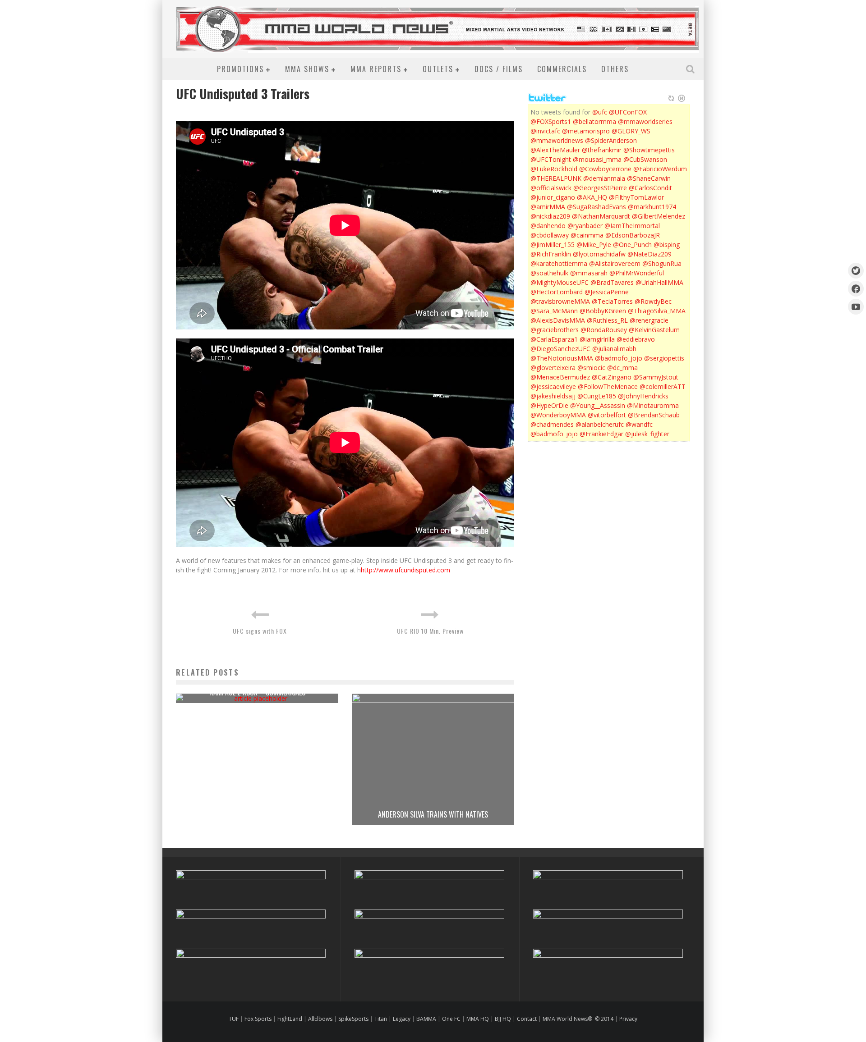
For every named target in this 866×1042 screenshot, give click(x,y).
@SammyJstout (655, 377)
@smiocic (591, 367)
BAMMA (426, 1019)
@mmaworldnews (556, 140)
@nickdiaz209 (550, 216)
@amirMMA (547, 206)
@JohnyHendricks (643, 396)
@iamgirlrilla (597, 339)
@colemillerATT (663, 386)
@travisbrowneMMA (560, 301)
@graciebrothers (554, 329)
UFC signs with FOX (260, 630)
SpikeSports (353, 1019)
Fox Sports (257, 1019)
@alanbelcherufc (600, 424)
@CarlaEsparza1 (554, 339)
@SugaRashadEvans (596, 206)
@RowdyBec (653, 301)
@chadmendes (552, 424)
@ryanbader (585, 225)
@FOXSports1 (550, 121)
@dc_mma (622, 367)
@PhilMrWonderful (636, 273)
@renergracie (649, 320)
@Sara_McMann (554, 310)
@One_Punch (632, 244)
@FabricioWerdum (660, 169)
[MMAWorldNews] (856, 289)
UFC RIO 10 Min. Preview (430, 630)
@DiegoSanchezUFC (560, 348)
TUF (234, 1019)
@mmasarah (589, 273)
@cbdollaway (549, 235)
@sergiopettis (664, 358)
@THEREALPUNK (555, 178)
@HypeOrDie (549, 405)
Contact (527, 1019)
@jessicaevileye (553, 386)
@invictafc (545, 131)
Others (615, 69)
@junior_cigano (552, 197)
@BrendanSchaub (654, 415)
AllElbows (321, 1019)
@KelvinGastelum (654, 329)
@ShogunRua (662, 263)
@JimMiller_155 (552, 244)
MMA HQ (477, 1019)
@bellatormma (594, 121)
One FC (451, 1019)
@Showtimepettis (649, 150)
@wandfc (639, 424)
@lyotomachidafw (599, 254)
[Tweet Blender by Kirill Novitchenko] (681, 98)
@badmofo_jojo (618, 358)
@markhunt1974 (652, 206)
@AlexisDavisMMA (557, 320)
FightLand (289, 1019)
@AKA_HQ (592, 197)
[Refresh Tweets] (671, 98)
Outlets (438, 69)
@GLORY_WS (631, 131)
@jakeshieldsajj (553, 396)
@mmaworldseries (645, 121)
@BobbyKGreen (603, 310)
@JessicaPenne (607, 292)
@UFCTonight (550, 159)
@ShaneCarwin (649, 178)
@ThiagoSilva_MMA (657, 310)
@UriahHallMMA (659, 282)
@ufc (599, 112)
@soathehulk (549, 273)
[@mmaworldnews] (856, 271)
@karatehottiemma (558, 263)
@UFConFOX (628, 112)
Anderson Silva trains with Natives (433, 814)
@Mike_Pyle (593, 244)
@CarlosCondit (650, 187)
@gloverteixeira (553, 367)
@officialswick (550, 187)
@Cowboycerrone (605, 169)
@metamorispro (586, 131)
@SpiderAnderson (611, 140)
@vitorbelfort (607, 415)
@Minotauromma (653, 405)
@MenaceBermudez (560, 377)
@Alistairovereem (614, 263)
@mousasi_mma (597, 159)
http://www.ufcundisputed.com (405, 570)
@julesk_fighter (647, 434)
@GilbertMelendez (658, 216)
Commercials (562, 69)
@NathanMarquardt (601, 216)
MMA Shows (307, 69)
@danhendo (548, 225)
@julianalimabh (614, 348)
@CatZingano (611, 377)
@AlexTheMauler (555, 150)
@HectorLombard (556, 292)
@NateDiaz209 (649, 254)
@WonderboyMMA (558, 415)
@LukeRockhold (553, 169)
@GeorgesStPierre (600, 187)
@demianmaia (604, 178)
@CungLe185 (596, 396)
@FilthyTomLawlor (636, 197)
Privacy (628, 1019)
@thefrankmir (602, 150)
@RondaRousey (603, 329)
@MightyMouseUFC (559, 282)
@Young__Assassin (597, 405)
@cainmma (587, 235)
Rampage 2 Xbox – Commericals (257, 692)
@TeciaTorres (612, 301)
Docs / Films (498, 69)
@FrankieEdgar (601, 434)
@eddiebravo (636, 339)
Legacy (401, 1019)
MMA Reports (375, 69)
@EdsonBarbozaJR (632, 235)
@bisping (667, 244)
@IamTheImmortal (632, 225)
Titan (380, 1019)
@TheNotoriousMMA (561, 358)
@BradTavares (612, 282)
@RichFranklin (550, 254)
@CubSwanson (645, 159)
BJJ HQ (503, 1019)
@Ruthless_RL (607, 320)
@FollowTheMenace (608, 386)
